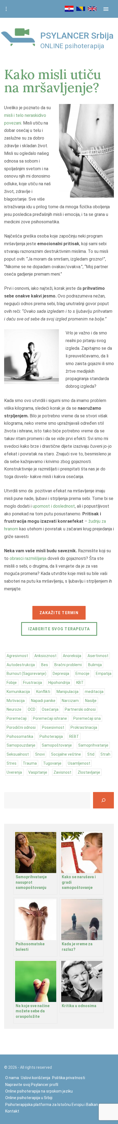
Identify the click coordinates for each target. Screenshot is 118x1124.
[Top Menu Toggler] (106, 9)
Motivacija (16, 700)
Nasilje (91, 700)
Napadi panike (43, 700)
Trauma (30, 763)
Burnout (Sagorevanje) (26, 673)
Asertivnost (98, 656)
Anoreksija (72, 656)
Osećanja (50, 709)
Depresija (61, 673)
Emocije (82, 673)
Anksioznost (45, 656)
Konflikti (43, 691)
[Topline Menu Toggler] (6, 9)
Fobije (12, 682)
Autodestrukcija (21, 665)
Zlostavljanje (89, 772)
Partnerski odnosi (80, 709)
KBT (80, 682)
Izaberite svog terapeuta (59, 629)
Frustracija (32, 682)
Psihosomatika (20, 736)
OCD (31, 709)
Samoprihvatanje (93, 745)
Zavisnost (62, 772)
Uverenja (14, 772)
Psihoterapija (51, 736)
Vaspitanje (37, 772)
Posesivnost (53, 727)
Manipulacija (67, 691)
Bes (44, 665)
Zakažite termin (59, 613)
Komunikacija (18, 691)
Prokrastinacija (84, 727)
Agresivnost (17, 656)
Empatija (103, 673)
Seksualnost (18, 754)
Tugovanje (52, 763)
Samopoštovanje (57, 745)
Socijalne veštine (66, 754)
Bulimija (95, 665)
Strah (105, 754)
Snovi (40, 754)
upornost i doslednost (54, 506)
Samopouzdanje (21, 745)
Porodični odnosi (21, 727)
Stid (90, 754)
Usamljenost (79, 763)
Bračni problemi (68, 665)
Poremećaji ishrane (50, 718)
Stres (11, 763)
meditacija (94, 691)
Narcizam (70, 700)
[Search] (103, 800)
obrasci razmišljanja (28, 558)
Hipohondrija (59, 682)
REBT (74, 736)
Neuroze (14, 709)
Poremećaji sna (87, 718)
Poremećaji (17, 718)
